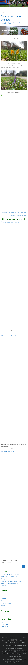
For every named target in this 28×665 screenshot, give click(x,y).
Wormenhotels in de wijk (11, 648)
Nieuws (5, 642)
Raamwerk (3, 598)
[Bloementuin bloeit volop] (14, 451)
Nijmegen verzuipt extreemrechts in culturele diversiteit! (12, 584)
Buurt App (16, 650)
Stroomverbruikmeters (11, 656)
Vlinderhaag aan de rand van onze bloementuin (13, 212)
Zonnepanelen (19, 653)
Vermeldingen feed (5, 624)
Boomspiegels (20, 648)
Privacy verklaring (18, 662)
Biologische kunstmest (22, 651)
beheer (3, 38)
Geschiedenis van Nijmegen (9, 658)
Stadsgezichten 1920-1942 (21, 659)
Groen (18, 38)
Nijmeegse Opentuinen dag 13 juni (9, 579)
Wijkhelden (4, 653)
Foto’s (16, 661)
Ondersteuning (10, 662)
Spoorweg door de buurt (20, 658)
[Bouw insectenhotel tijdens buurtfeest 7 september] (14, 335)
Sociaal (2, 600)
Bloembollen (21, 650)
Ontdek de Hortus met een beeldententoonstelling (13, 581)
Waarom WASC (17, 642)
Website (3, 605)
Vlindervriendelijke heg (19, 647)
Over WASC (10, 642)
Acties (15, 645)
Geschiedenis (19, 656)
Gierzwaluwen (5, 651)
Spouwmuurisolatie (11, 653)
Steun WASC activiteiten (8, 645)
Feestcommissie (15, 643)
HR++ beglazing (7, 654)
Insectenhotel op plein (9, 650)
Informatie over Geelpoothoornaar (9, 576)
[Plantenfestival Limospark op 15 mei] (14, 222)
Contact (19, 661)
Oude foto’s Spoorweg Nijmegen (8, 659)
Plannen (23, 642)
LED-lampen (14, 654)
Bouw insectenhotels (13, 651)
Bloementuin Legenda (21, 645)
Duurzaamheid (4, 594)
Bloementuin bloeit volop (9, 560)
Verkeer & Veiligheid (6, 603)
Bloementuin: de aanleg (9, 647)
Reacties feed (4, 626)
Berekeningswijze (21, 654)
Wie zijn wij (9, 643)
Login (2, 622)
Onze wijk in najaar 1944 (9, 661)
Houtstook (25, 653)
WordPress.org (4, 629)
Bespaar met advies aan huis (19, 215)
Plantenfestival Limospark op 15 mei (13, 331)
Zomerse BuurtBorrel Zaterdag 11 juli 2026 (11, 574)
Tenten (23, 661)
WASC (20, 643)
